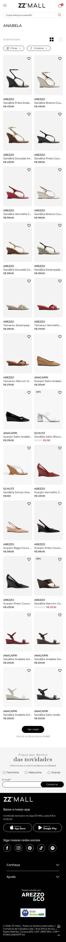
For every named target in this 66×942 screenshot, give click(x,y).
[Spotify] (52, 848)
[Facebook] (7, 848)
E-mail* (6, 779)
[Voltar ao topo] (58, 935)
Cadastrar (52, 784)
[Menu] (5, 5)
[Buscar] (59, 14)
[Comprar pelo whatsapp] (58, 926)
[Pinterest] (30, 848)
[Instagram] (18, 848)
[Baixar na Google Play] (47, 827)
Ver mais (33, 729)
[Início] (32, 5)
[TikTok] (41, 848)
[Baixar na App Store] (17, 827)
